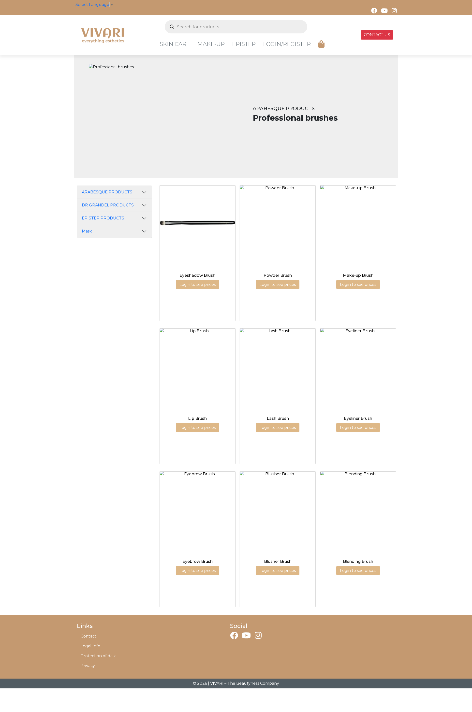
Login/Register (287, 44)
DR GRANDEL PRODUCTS (108, 205)
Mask (87, 231)
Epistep (244, 44)
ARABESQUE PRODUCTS (107, 192)
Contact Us (377, 34)
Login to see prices (197, 284)
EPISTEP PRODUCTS (103, 218)
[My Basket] (321, 44)
